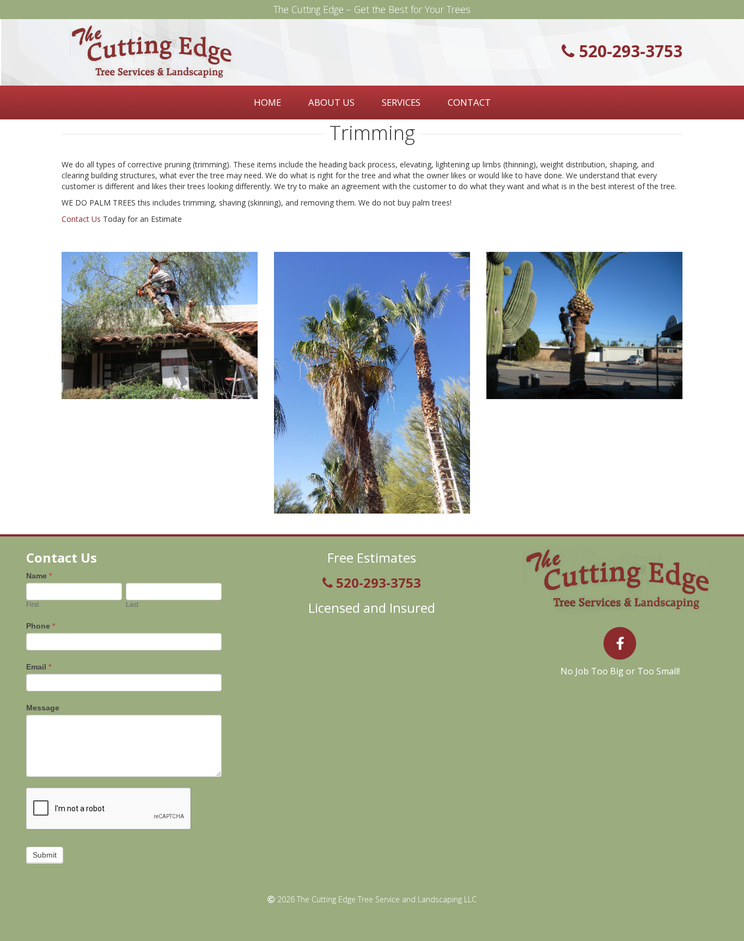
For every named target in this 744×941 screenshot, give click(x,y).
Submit (45, 854)
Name (39, 575)
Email (38, 666)
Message (42, 707)
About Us (331, 102)
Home (267, 102)
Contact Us (81, 219)
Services (401, 102)
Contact (469, 102)
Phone (40, 626)
